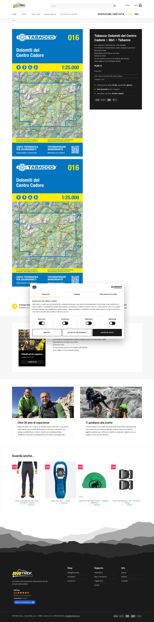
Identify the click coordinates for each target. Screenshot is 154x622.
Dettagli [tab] (77, 294)
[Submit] (114, 6)
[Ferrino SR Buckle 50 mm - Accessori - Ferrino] (126, 480)
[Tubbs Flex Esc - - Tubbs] (60, 480)
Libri (13, 20)
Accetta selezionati (77, 332)
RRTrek (17, 590)
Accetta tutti (107, 332)
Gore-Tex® (36, 14)
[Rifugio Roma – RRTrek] (24, 5)
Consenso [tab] (45, 294)
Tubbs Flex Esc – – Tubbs (60, 501)
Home (14, 14)
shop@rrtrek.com (72, 616)
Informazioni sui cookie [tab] (108, 294)
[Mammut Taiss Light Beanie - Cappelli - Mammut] (93, 480)
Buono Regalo (50, 14)
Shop (24, 14)
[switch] (65, 323)
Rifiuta (47, 332)
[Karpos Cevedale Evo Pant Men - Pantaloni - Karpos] (27, 480)
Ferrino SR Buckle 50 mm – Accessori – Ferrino (126, 502)
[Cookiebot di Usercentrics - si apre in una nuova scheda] (113, 287)
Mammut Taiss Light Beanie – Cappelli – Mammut (93, 502)
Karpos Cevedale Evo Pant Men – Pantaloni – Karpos (27, 502)
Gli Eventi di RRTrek (68, 14)
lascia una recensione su (23, 602)
